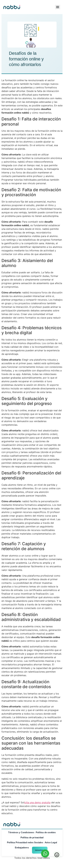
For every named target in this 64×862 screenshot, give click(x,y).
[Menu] (57, 7)
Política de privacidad (32, 837)
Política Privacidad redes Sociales (25, 842)
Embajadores (22, 847)
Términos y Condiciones (21, 832)
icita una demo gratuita (37, 802)
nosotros (40, 850)
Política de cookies (46, 832)
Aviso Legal (51, 842)
